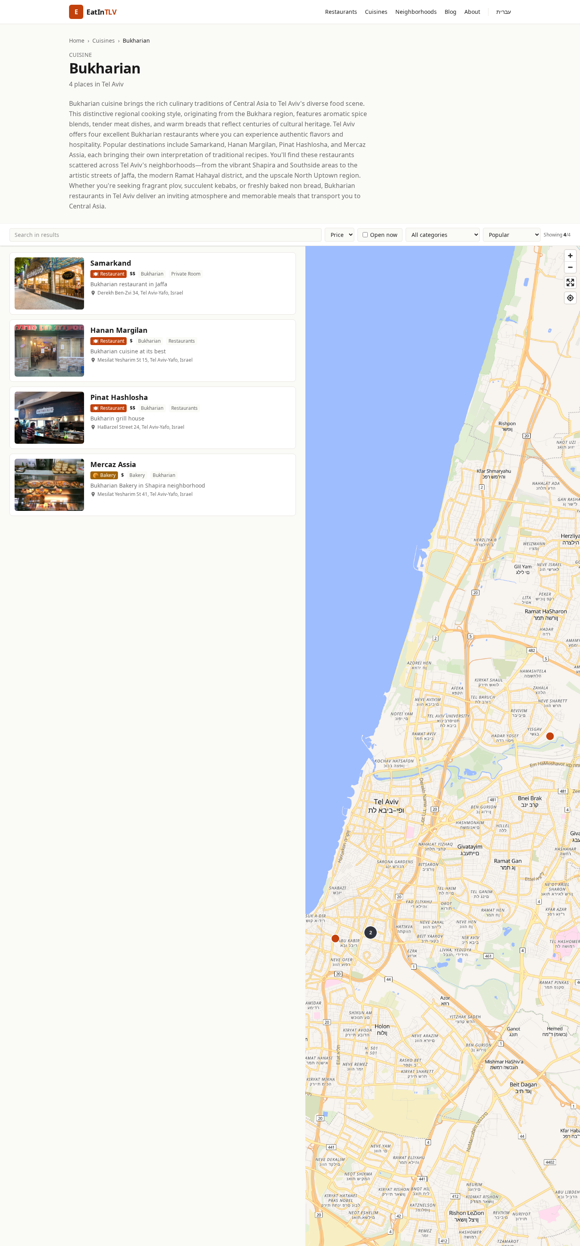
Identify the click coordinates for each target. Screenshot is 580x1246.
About (472, 11)
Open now (383, 234)
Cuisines (376, 11)
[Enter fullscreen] (570, 282)
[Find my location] (570, 298)
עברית (503, 11)
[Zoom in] (570, 255)
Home (76, 40)
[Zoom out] (570, 267)
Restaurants (341, 11)
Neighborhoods (416, 11)
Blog (451, 11)
